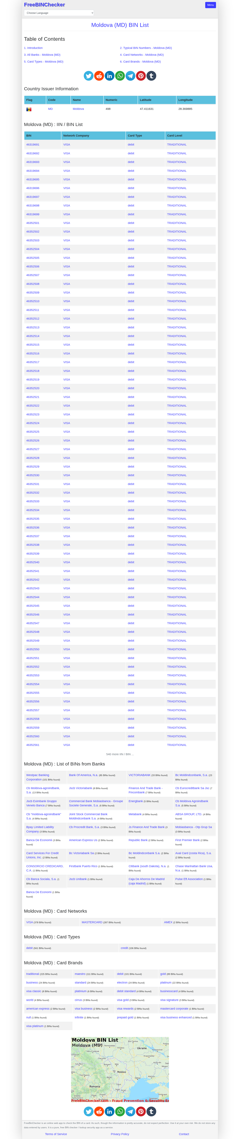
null (28, 1017)
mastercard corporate (174, 1008)
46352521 (32, 397)
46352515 (32, 344)
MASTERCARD (92, 922)
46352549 (32, 640)
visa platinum (34, 1026)
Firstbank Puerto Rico (83, 866)
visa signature (169, 1000)
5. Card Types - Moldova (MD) (43, 61)
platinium (81, 991)
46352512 (32, 318)
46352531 (32, 484)
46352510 (32, 301)
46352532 (32, 492)
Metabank (135, 814)
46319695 (32, 179)
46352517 (32, 362)
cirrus (78, 1000)
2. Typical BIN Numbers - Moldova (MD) (146, 48)
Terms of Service (56, 1134)
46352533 (32, 501)
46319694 (32, 170)
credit (124, 948)
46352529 (32, 466)
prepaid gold (125, 1017)
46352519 (32, 379)
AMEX (168, 922)
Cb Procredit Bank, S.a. (84, 827)
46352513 (32, 327)
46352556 (32, 701)
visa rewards (125, 1008)
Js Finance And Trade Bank (147, 827)
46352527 (32, 449)
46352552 (32, 666)
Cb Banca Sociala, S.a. (41, 879)
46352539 (32, 553)
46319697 (32, 196)
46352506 (32, 266)
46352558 (32, 718)
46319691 (32, 144)
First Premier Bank (187, 840)
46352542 (32, 579)
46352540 (32, 562)
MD (50, 108)
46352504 (32, 249)
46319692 (32, 153)
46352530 (32, 475)
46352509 (32, 292)
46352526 (32, 440)
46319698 (32, 205)
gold (163, 974)
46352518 (32, 371)
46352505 (32, 257)
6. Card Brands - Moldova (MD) (140, 61)
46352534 (32, 510)
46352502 (32, 231)
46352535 (32, 518)
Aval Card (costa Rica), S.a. (193, 853)
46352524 (32, 423)
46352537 (32, 536)
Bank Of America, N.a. (83, 775)
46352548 (32, 631)
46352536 (32, 527)
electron (122, 982)
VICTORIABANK (140, 775)
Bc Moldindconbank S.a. (144, 853)
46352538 (32, 544)
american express (37, 1008)
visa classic (33, 991)
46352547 (32, 623)
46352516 (32, 353)
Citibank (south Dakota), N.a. (147, 866)
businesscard (169, 991)
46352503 (32, 240)
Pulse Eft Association (189, 879)
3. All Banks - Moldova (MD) (42, 54)
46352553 (32, 675)
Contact (184, 1134)
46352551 (32, 658)
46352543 (32, 588)
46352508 (32, 284)
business (32, 982)
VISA (66, 144)
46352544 (32, 597)
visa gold (123, 1000)
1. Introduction (33, 48)
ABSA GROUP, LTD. (188, 814)
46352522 (32, 405)
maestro (80, 974)
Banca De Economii (39, 840)
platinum (165, 982)
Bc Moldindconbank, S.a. (191, 775)
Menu (210, 5)
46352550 (32, 649)
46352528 (32, 458)
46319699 (32, 214)
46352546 (32, 614)
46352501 (32, 223)
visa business (83, 1008)
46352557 (32, 710)
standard (80, 982)
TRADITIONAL (177, 144)
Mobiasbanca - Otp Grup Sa (193, 827)
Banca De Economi (38, 892)
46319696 (32, 188)
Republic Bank (138, 840)
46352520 (32, 388)
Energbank (136, 801)
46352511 (32, 310)
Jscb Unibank (78, 879)
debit (131, 144)
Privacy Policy (120, 1134)
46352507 (32, 275)
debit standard (126, 991)
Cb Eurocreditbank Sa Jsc (192, 788)
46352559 (32, 727)
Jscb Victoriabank (80, 788)
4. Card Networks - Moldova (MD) (142, 54)
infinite (79, 1017)
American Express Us (83, 840)
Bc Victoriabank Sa (81, 853)
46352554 (32, 684)
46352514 (32, 336)
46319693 (32, 162)
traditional (32, 974)
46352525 (32, 431)
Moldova (78, 108)
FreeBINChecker (44, 4)
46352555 (32, 692)
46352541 (32, 571)
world (29, 1000)
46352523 (32, 414)
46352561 (32, 745)
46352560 (32, 736)
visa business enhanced (176, 1017)
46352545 (32, 605)
